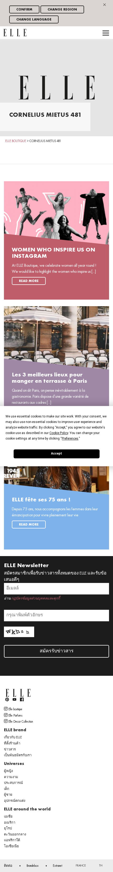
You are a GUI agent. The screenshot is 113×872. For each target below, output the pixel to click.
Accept (56, 453)
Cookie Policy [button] (58, 433)
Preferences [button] (70, 438)
